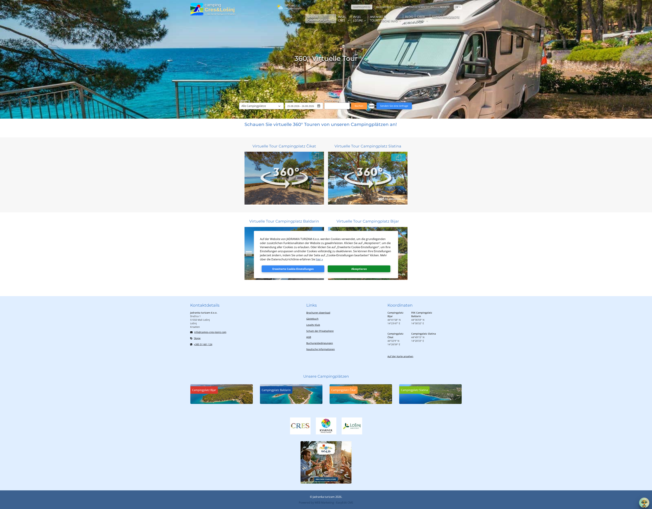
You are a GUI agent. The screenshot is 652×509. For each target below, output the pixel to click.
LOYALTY (399, 7)
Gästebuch (312, 318)
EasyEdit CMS (344, 502)
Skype (197, 338)
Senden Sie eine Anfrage (394, 105)
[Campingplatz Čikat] (361, 403)
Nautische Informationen (320, 349)
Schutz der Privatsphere (320, 331)
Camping (244, 100)
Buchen (359, 105)
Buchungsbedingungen (319, 343)
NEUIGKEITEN (383, 7)
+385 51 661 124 (203, 344)
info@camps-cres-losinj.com (210, 332)
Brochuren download (318, 312)
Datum (289, 100)
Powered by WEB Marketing (316, 502)
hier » (319, 259)
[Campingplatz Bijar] (221, 403)
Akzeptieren (359, 269)
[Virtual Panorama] (284, 203)
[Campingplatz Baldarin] (291, 403)
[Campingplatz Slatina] (430, 403)
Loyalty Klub (313, 324)
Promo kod (331, 100)
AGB (308, 337)
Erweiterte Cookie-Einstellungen (293, 269)
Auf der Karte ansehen (400, 356)
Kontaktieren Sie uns (421, 7)
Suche (446, 7)
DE (457, 7)
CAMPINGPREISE (362, 7)
